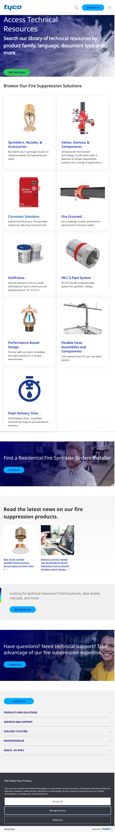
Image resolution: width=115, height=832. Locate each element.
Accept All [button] (58, 801)
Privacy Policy (9, 829)
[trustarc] (106, 829)
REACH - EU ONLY (14, 750)
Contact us (19, 701)
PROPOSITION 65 (14, 740)
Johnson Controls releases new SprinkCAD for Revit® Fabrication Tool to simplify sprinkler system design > (55, 564)
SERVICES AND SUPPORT (18, 722)
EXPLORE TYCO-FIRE (16, 731)
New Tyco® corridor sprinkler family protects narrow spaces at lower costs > (19, 564)
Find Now (13, 470)
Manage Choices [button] (57, 810)
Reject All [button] (58, 819)
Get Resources (22, 609)
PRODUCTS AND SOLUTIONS (20, 712)
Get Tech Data (17, 72)
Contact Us (93, 7)
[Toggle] (109, 7)
